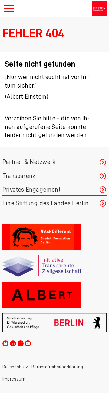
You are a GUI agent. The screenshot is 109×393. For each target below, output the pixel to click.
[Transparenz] (54, 266)
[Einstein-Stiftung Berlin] (99, 8)
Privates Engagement (31, 189)
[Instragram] (21, 342)
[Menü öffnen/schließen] (8, 8)
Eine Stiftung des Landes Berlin (45, 203)
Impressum (13, 379)
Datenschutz (15, 366)
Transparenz (18, 176)
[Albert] (54, 295)
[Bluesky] (5, 342)
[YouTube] (28, 342)
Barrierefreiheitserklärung (57, 366)
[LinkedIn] (13, 342)
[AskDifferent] (54, 237)
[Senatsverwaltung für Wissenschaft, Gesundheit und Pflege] (54, 322)
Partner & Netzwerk (29, 162)
